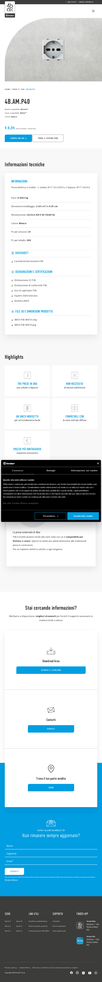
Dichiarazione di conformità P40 (30, 285)
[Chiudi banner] (98, 463)
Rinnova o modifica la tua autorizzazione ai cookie (55, 968)
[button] (96, 2)
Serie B (19, 921)
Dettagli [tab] (51, 470)
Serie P (15, 89)
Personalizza (49, 516)
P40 (23, 89)
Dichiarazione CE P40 (25, 280)
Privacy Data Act (92, 928)
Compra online (17, 138)
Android (90, 924)
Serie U (8, 931)
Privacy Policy (11, 880)
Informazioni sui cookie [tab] (84, 470)
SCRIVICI (51, 729)
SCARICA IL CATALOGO (51, 670)
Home (7, 89)
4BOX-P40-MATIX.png (25, 325)
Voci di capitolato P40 (25, 290)
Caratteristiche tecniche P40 (28, 261)
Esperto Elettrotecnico (26, 295)
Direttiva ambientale (38, 921)
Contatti (56, 921)
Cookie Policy (25, 968)
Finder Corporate (86, 2)
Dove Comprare (59, 926)
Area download (59, 931)
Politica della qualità (38, 926)
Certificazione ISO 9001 (39, 931)
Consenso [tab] (17, 470)
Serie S (19, 931)
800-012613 (72, 2)
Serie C (8, 926)
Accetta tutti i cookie (83, 516)
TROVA (51, 787)
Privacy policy (11, 968)
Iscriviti (14, 871)
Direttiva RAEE (21, 301)
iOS (97, 924)
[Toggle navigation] (93, 11)
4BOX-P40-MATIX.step (25, 319)
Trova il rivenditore (48, 138)
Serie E (19, 926)
